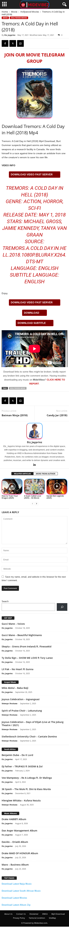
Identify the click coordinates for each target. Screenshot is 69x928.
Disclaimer (33, 914)
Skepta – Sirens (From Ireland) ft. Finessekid (26, 646)
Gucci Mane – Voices (13, 623)
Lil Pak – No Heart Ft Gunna (17, 669)
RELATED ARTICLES (22, 473)
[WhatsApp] (20, 43)
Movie (14, 11)
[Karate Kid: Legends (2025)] (57, 486)
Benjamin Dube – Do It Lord (17, 755)
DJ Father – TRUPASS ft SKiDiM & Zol (22, 766)
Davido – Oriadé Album (15, 841)
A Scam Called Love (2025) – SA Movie (32, 497)
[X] (12, 43)
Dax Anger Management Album (19, 830)
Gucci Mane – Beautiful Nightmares (22, 635)
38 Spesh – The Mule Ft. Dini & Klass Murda (26, 789)
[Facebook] (5, 43)
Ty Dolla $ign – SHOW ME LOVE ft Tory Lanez (27, 657)
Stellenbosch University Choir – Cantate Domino (29, 736)
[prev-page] (32, 503)
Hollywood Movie (17, 388)
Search (5, 601)
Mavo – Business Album (15, 864)
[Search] (62, 607)
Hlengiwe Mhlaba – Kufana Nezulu (21, 800)
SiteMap (52, 918)
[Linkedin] (34, 465)
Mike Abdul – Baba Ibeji (15, 687)
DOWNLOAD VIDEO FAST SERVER (32, 174)
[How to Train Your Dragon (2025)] (12, 486)
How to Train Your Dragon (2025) (10, 497)
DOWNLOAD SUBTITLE (32, 323)
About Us (8, 914)
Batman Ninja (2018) (15, 415)
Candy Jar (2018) (57, 415)
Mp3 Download (58, 914)
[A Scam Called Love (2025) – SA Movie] (34, 486)
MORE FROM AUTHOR (45, 473)
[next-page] (36, 503)
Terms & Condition (37, 918)
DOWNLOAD (31, 312)
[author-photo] (34, 431)
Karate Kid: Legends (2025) (55, 497)
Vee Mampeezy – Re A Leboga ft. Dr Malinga (27, 777)
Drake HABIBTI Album (14, 819)
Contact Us (21, 914)
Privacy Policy (19, 918)
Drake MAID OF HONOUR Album (20, 853)
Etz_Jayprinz (9, 35)
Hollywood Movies (29, 11)
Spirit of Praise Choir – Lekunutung (22, 710)
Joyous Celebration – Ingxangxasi (21, 699)
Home (5, 11)
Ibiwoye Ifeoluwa (9, 703)
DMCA (45, 914)
